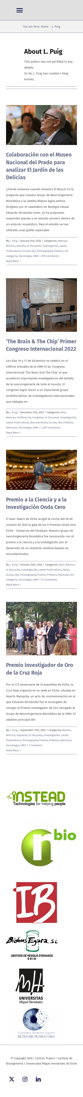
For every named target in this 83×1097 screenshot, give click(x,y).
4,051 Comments (51, 427)
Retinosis (11, 427)
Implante (22, 735)
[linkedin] (38, 1079)
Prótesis (58, 250)
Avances (62, 240)
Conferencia (24, 417)
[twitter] (11, 1079)
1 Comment (35, 745)
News (66, 569)
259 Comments (50, 256)
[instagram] (25, 1079)
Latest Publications (17, 422)
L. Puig (13, 240)
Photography (44, 250)
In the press (34, 245)
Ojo (33, 250)
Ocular (26, 250)
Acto (63, 412)
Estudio (21, 245)
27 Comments (49, 579)
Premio (41, 574)
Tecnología (25, 256)
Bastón (66, 730)
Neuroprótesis (39, 422)
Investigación (50, 245)
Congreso (38, 417)
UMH (35, 256)
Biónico (10, 245)
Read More (12, 261)
